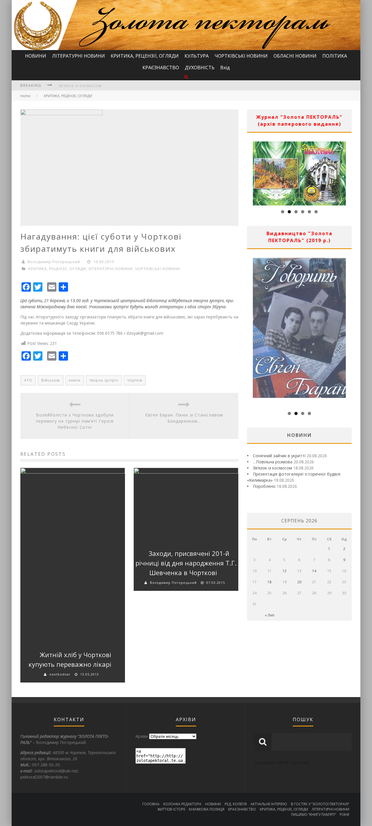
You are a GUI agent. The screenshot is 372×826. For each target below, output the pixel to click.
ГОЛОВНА (151, 804)
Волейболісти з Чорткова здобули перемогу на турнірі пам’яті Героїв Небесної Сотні (75, 421)
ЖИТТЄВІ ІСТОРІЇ (171, 809)
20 (299, 581)
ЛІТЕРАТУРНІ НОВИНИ (78, 56)
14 (314, 570)
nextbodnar (60, 674)
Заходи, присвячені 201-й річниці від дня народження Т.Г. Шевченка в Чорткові (186, 563)
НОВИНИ (35, 56)
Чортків (134, 380)
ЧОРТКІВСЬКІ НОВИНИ (241, 56)
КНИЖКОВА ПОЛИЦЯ (206, 809)
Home (25, 95)
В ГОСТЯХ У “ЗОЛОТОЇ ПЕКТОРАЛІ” (320, 804)
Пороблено (264, 486)
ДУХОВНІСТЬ (199, 67)
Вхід (225, 67)
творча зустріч (104, 380)
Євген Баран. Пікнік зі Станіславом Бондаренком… (184, 418)
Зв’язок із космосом (80, 86)
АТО (28, 380)
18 (269, 581)
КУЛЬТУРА (197, 56)
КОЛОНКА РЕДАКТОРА (182, 804)
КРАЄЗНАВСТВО (160, 67)
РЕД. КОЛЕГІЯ (236, 804)
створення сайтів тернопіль (281, 762)
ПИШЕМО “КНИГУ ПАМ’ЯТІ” (313, 814)
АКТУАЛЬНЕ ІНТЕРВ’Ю (269, 804)
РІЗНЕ (344, 814)
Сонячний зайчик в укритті (279, 455)
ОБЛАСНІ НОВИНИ (294, 56)
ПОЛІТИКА (334, 56)
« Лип (269, 615)
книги (75, 380)
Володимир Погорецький (54, 261)
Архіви (141, 736)
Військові (50, 380)
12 (284, 570)
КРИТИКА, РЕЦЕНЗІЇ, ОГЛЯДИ (145, 56)
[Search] (186, 76)
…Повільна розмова (272, 462)
